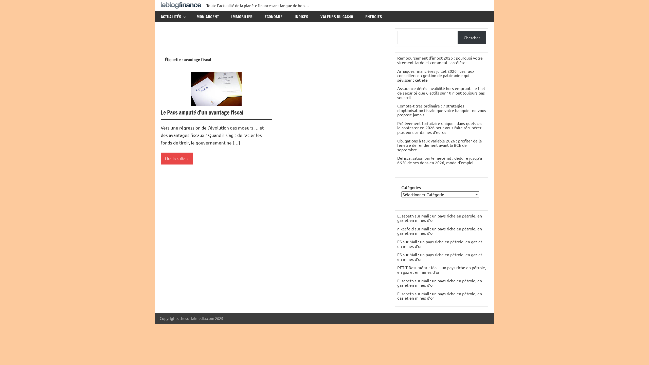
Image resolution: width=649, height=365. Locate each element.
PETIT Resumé (410, 267)
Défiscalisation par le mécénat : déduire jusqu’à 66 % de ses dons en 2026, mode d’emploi (439, 160)
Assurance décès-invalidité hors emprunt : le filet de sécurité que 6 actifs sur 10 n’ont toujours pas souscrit (441, 93)
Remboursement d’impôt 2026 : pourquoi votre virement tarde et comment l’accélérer (440, 60)
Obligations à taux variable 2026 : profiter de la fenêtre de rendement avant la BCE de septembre (439, 145)
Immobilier (242, 17)
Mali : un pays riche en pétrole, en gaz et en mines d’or (439, 218)
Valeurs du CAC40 (336, 17)
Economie (273, 17)
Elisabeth (405, 280)
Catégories (411, 187)
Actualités (171, 17)
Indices (301, 17)
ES (399, 241)
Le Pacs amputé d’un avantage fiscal (202, 112)
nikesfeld (405, 228)
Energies (373, 17)
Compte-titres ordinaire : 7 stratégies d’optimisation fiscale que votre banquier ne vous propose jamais (441, 110)
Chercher (472, 37)
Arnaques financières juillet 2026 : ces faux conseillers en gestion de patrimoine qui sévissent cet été (435, 75)
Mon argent (207, 17)
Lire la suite (175, 158)
